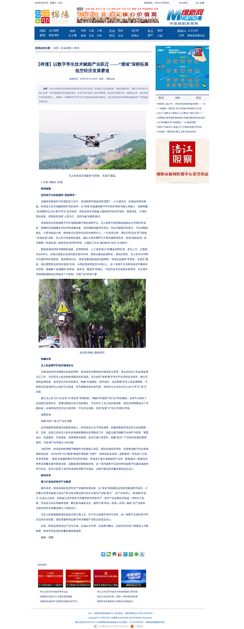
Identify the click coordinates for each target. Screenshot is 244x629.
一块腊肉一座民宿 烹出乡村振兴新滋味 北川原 (180, 108)
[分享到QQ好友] (114, 554)
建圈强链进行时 (133, 585)
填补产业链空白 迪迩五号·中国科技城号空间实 (180, 127)
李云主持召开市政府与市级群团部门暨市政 (117, 591)
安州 (98, 9)
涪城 (87, 9)
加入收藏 (200, 3)
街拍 (83, 30)
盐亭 (118, 9)
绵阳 (42, 30)
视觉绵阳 (54, 35)
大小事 (72, 35)
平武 (124, 9)
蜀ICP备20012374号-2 (86, 622)
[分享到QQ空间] (131, 554)
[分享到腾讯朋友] (136, 554)
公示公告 (193, 30)
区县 (198, 97)
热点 (112, 35)
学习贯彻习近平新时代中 (78, 585)
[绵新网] (182, 182)
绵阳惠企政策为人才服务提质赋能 (56, 596)
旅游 (83, 35)
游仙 (93, 9)
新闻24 (181, 30)
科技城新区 (147, 9)
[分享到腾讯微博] (125, 554)
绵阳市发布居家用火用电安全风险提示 (115, 601)
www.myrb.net (125, 618)
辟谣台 (135, 35)
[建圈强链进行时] (133, 583)
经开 (139, 9)
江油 (103, 9)
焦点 (150, 30)
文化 (91, 35)
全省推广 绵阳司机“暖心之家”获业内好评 (177, 131)
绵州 (72, 30)
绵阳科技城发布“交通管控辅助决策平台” (59, 601)
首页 (55, 48)
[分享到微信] (109, 554)
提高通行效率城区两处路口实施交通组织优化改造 (181, 117)
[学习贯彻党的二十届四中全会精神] (50, 583)
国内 (120, 30)
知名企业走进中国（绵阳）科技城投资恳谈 (117, 596)
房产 (150, 35)
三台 (108, 9)
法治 (120, 35)
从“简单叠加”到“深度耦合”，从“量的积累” (177, 122)
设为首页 (183, 3)
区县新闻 (66, 48)
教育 (160, 30)
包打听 (135, 30)
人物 (99, 30)
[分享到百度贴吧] (142, 554)
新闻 (42, 35)
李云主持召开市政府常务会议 (54, 591)
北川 (129, 9)
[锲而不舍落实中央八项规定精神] (105, 583)
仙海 (156, 9)
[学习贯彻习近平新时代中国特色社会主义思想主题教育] (78, 583)
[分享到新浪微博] (120, 554)
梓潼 (113, 9)
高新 (134, 9)
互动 (112, 30)
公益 (91, 30)
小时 (181, 35)
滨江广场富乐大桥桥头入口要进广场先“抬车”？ (180, 113)
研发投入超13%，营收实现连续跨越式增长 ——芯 (182, 104)
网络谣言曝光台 (196, 35)
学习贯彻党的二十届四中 (50, 585)
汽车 (99, 35)
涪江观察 (54, 30)
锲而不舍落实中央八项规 (106, 585)
